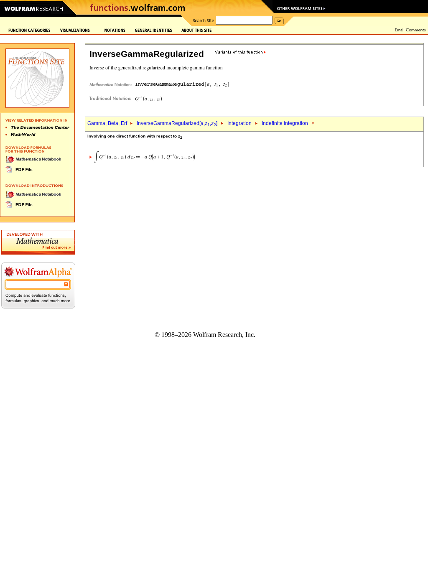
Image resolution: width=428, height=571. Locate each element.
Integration (239, 123)
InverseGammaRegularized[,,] (177, 123)
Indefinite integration (285, 123)
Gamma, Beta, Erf (107, 123)
